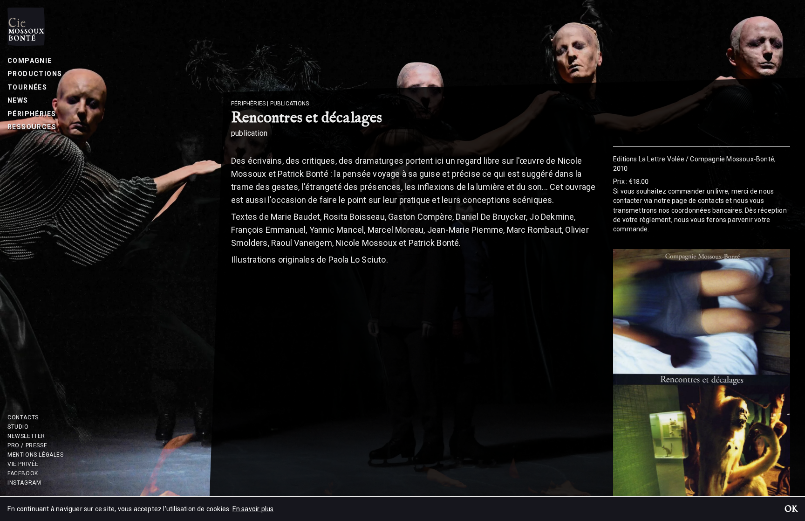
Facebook (22, 473)
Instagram (24, 482)
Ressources (31, 127)
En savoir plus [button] (253, 509)
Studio (18, 427)
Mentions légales (35, 455)
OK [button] (791, 509)
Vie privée (23, 464)
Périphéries (31, 114)
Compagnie (29, 60)
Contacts (23, 417)
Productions (34, 73)
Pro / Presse (27, 445)
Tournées (27, 87)
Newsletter (26, 436)
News (17, 100)
